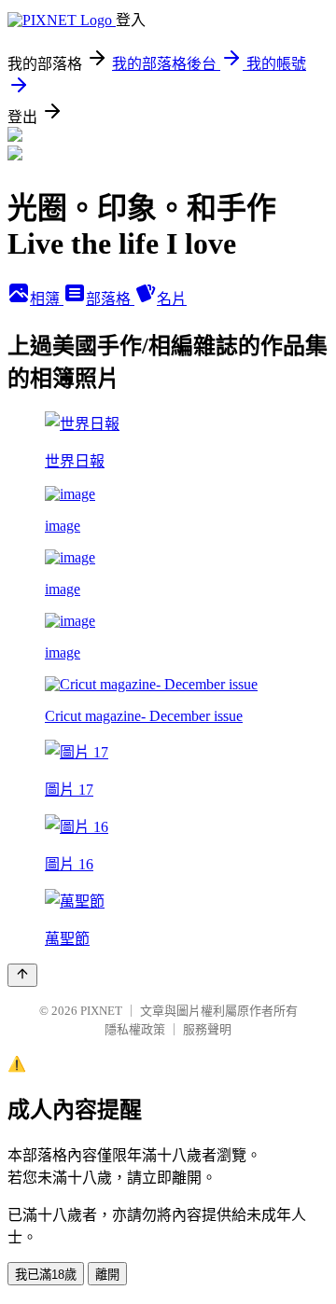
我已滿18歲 (46, 1275)
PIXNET (101, 1011)
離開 (107, 1275)
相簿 (46, 299)
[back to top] (22, 975)
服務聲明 (207, 1029)
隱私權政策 (135, 1029)
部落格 (110, 299)
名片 (172, 299)
